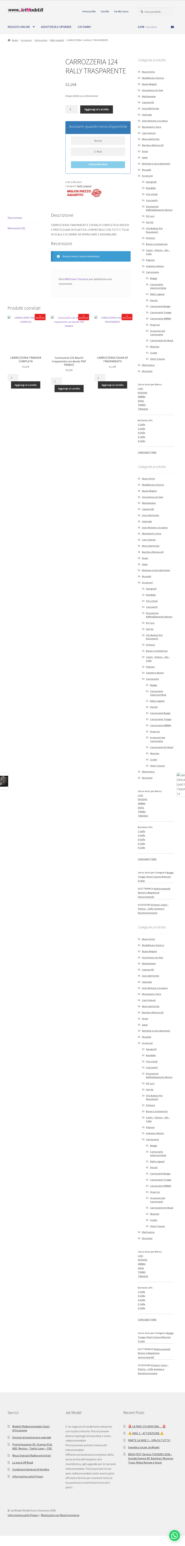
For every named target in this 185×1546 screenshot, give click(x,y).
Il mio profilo (89, 11)
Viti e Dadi (152, 194)
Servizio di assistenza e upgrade (31, 1437)
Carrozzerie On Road (161, 340)
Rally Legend (57, 40)
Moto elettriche (150, 139)
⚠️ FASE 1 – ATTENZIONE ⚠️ (146, 1433)
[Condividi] (22, 1539)
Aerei (145, 157)
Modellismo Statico (153, 78)
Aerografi (151, 182)
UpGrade (147, 114)
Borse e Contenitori (157, 244)
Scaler (153, 352)
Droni (145, 151)
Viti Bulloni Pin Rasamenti (154, 230)
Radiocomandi (162, 888)
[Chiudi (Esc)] (30, 1539)
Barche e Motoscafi (153, 145)
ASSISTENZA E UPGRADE (56, 27)
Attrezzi (150, 238)
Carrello (105, 11)
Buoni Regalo (149, 84)
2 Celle (141, 424)
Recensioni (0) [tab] (16, 228)
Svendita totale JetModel (144, 1447)
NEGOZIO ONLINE (19, 27)
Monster (154, 346)
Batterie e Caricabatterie (156, 163)
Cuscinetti (152, 200)
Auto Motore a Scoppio (155, 120)
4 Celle (141, 432)
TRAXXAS (143, 409)
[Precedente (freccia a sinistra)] (4, 1544)
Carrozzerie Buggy (160, 306)
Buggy (153, 278)
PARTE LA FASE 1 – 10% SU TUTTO (149, 1440)
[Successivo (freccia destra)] (13, 1544)
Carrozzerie (41, 40)
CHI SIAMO (84, 27)
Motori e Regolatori (149, 892)
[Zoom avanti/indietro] (4, 1539)
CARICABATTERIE (147, 452)
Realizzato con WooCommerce (60, 1515)
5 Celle (141, 436)
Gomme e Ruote (155, 266)
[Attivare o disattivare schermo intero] (13, 1539)
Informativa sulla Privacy (27, 1476)
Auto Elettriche (150, 108)
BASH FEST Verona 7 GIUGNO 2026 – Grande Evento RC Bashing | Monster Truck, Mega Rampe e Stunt (150, 1458)
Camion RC (148, 102)
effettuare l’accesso (76, 279)
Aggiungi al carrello (96, 109)
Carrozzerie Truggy (160, 312)
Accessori (26, 40)
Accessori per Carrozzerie (157, 332)
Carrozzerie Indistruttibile (158, 286)
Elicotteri (147, 371)
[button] (174, 1535)
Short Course (157, 359)
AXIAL (141, 400)
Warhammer (149, 96)
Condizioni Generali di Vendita (30, 1469)
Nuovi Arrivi (148, 71)
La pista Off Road (22, 1462)
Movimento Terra (151, 127)
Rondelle (151, 188)
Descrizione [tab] (15, 217)
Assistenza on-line (152, 90)
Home (15, 40)
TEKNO (142, 404)
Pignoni (150, 260)
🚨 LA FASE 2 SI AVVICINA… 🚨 (147, 1426)
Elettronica (148, 365)
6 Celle (141, 441)
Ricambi (146, 169)
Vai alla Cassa (121, 11)
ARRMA (141, 396)
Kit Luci (150, 216)
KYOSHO (142, 392)
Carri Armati (149, 133)
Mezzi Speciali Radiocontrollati (31, 1455)
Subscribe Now (98, 164)
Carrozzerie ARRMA (160, 318)
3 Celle (141, 428)
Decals (154, 300)
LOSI (140, 388)
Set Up (149, 222)
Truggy (142, 876)
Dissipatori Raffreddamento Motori (159, 208)
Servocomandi (146, 896)
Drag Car (155, 324)
